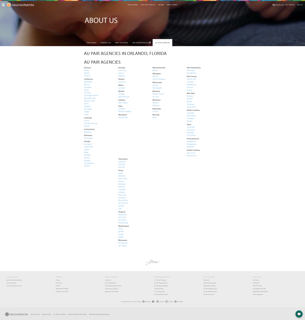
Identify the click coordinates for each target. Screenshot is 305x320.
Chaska (155, 85)
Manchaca (122, 195)
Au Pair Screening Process (14, 280)
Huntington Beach (91, 95)
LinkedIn (161, 301)
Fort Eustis (122, 217)
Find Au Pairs (133, 5)
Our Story (91, 43)
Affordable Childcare (62, 288)
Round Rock (123, 200)
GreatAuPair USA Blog (260, 291)
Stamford (87, 132)
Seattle (120, 237)
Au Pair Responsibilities (161, 286)
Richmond (122, 220)
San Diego (88, 109)
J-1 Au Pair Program (160, 280)
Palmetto (87, 155)
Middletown (191, 84)
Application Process (209, 286)
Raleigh (189, 121)
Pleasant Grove (158, 94)
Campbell (87, 87)
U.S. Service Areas (159, 291)
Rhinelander (123, 243)
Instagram (180, 301)
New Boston (191, 73)
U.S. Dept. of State (59, 314)
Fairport (190, 98)
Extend (58, 286)
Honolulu (122, 82)
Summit (190, 87)
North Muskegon (159, 79)
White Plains (191, 107)
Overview (108, 280)
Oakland (87, 106)
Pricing (161, 5)
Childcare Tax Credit (62, 291)
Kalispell (155, 102)
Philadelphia (191, 144)
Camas (120, 234)
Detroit (155, 76)
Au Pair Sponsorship (209, 283)
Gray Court (191, 153)
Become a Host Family (112, 291)
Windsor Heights (124, 111)
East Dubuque (123, 96)
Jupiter (86, 149)
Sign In (300, 5)
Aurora (86, 120)
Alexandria (122, 214)
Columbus (191, 130)
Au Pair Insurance (208, 294)
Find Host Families (148, 5)
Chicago (121, 94)
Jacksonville (88, 147)
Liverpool (121, 189)
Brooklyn (190, 96)
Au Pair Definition (110, 283)
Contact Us (106, 43)
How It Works (172, 5)
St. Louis (155, 96)
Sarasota (87, 160)
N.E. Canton (191, 135)
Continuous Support (111, 288)
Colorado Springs (90, 123)
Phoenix (87, 75)
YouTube (170, 301)
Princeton (190, 118)
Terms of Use (35, 314)
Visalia (86, 114)
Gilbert (86, 70)
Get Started (290, 5)
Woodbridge (123, 222)
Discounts (59, 283)
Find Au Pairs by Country (14, 286)
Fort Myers (88, 144)
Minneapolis (157, 88)
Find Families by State (161, 294)
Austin (120, 173)
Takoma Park (123, 117)
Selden (189, 101)
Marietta (121, 75)
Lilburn (121, 73)
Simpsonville (191, 155)
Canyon (121, 181)
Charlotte (190, 113)
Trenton (87, 166)
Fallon (154, 117)
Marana (87, 73)
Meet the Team (121, 43)
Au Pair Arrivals (158, 288)
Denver (87, 126)
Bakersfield (88, 82)
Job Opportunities (140, 43)
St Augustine (89, 163)
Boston (155, 70)
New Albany (123, 102)
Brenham (121, 176)
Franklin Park (191, 79)
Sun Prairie (122, 245)
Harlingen (122, 184)
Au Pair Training (11, 283)
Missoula (155, 105)
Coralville (121, 109)
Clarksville (122, 161)
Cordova (121, 164)
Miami (86, 152)
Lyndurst (190, 82)
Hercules (87, 92)
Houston (121, 186)
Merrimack (191, 70)
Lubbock (121, 192)
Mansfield (190, 132)
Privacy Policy (46, 314)
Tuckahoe (190, 104)
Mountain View (90, 98)
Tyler (120, 208)
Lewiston (121, 88)
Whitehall (190, 147)
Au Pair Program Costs (210, 288)
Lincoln (155, 111)
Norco (86, 103)
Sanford (87, 157)
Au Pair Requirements (160, 283)
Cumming (122, 70)
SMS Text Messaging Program (99, 314)
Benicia (86, 84)
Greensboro (191, 115)
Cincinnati (190, 127)
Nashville (121, 167)
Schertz (121, 206)
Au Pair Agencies (162, 43)
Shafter (86, 111)
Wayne (189, 90)
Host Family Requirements (113, 286)
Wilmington (88, 138)
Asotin (120, 229)
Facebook (148, 301)
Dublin (86, 90)
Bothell (121, 231)
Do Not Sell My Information (77, 314)
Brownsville (122, 178)
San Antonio (123, 203)
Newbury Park (89, 101)
